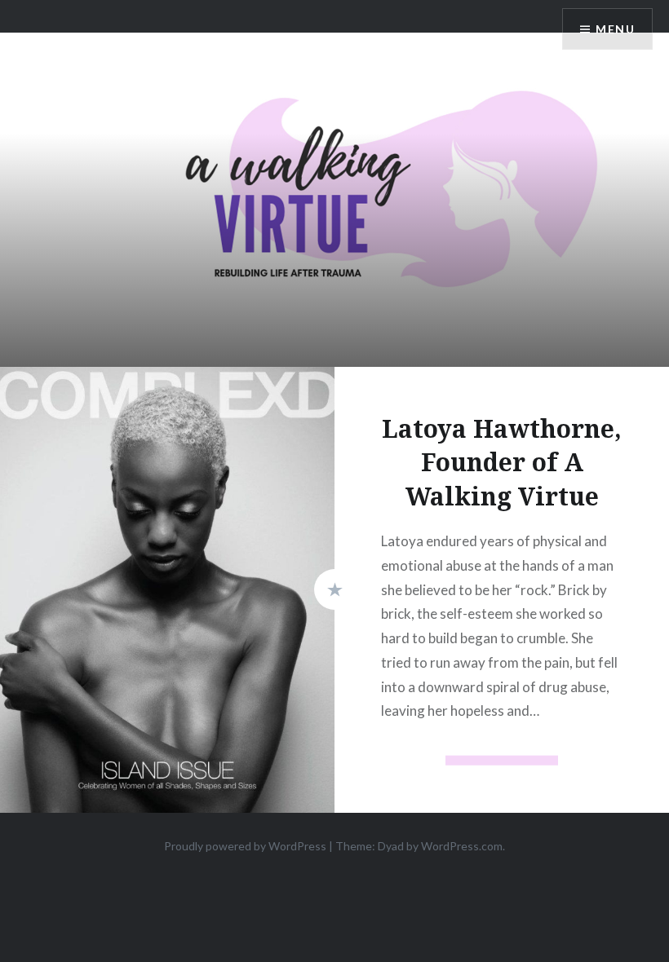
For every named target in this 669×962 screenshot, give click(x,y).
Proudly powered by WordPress (245, 846)
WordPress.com (462, 846)
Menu (615, 29)
